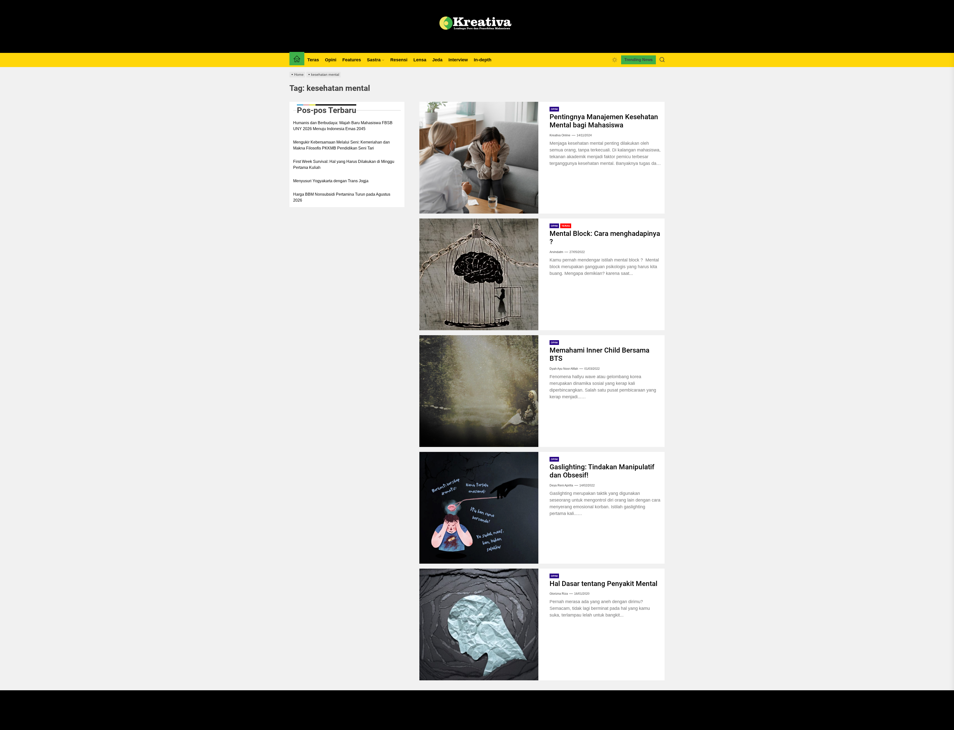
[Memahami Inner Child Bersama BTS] (478, 391)
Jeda (437, 59)
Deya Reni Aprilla (561, 485)
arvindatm (556, 252)
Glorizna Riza (559, 593)
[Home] (296, 59)
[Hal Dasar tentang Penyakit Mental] (478, 624)
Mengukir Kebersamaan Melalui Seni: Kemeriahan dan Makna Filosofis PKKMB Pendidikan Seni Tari (341, 145)
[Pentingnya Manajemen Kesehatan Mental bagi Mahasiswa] (478, 158)
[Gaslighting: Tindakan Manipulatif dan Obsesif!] (478, 508)
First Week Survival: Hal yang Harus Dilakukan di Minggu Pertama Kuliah (343, 164)
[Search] (662, 59)
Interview (458, 59)
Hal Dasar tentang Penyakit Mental (603, 584)
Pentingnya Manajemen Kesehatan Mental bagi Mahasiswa (604, 121)
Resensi (398, 59)
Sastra (374, 59)
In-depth (482, 59)
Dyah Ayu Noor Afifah (564, 368)
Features (351, 59)
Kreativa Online (560, 135)
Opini (330, 59)
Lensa (419, 59)
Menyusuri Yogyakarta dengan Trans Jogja (330, 181)
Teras (313, 59)
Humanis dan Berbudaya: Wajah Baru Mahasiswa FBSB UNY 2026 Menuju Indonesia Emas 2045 (343, 126)
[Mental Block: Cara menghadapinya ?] (478, 274)
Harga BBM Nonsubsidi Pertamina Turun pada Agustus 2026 (341, 197)
